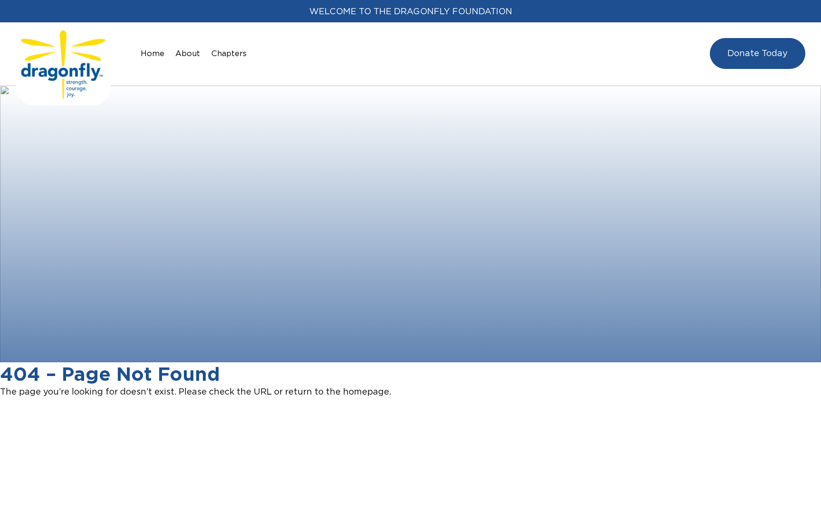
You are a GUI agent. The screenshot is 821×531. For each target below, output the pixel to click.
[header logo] (63, 36)
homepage (366, 391)
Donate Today (757, 53)
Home (152, 53)
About (187, 53)
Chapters (229, 53)
